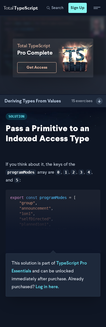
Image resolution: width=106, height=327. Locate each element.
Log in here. (47, 287)
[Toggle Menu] (97, 8)
